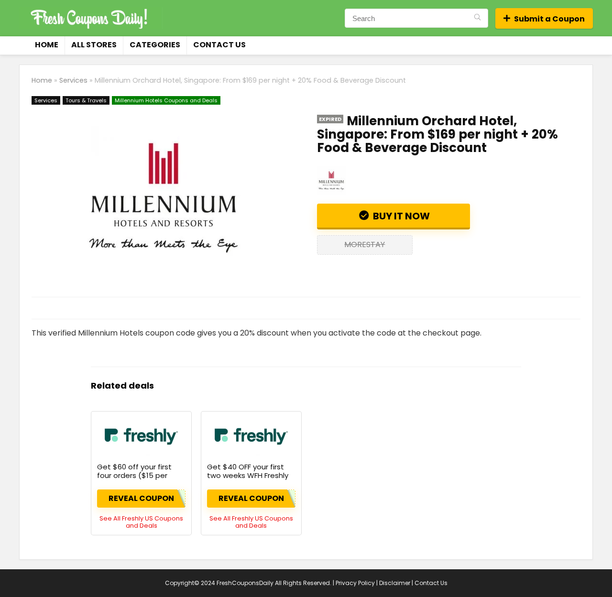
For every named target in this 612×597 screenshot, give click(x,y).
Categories (155, 44)
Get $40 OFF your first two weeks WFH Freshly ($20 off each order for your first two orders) (248, 480)
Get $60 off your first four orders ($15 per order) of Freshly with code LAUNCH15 (134, 480)
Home (46, 44)
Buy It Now (400, 216)
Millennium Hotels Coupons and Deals (166, 100)
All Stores (94, 44)
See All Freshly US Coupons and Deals (141, 522)
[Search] (477, 18)
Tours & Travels (86, 100)
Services (73, 80)
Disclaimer (394, 583)
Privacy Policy (355, 583)
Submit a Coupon (549, 18)
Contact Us (219, 44)
